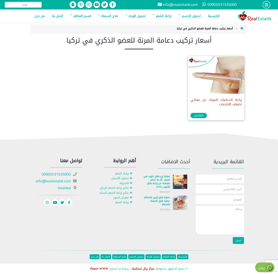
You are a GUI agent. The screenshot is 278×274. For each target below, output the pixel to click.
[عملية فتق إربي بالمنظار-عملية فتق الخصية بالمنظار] (180, 203)
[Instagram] (47, 203)
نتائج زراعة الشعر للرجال (115, 188)
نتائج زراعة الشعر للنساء (114, 193)
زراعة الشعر (163, 16)
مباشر (262, 268)
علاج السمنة (109, 16)
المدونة (125, 183)
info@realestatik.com (180, 4)
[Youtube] (55, 203)
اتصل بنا (57, 16)
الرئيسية (214, 16)
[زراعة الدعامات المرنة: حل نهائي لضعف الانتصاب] (216, 75)
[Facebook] (69, 203)
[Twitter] (62, 203)
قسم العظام (81, 16)
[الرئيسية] (241, 28)
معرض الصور (121, 198)
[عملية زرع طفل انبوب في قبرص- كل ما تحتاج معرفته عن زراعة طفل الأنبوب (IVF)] (180, 182)
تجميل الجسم (191, 16)
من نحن (39, 16)
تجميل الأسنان (120, 178)
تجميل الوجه (136, 16)
